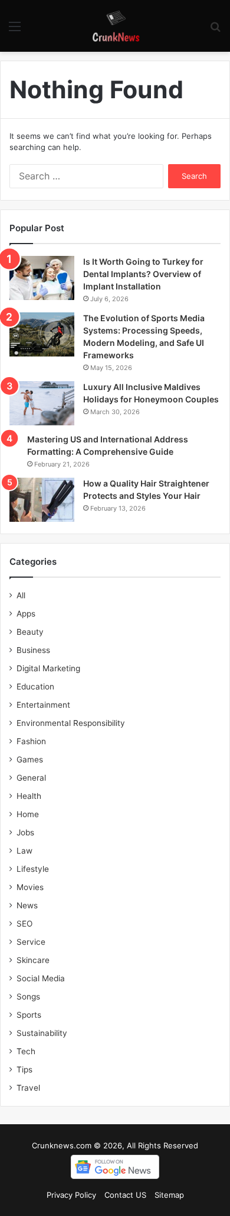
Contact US (125, 1195)
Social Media (41, 978)
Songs (28, 996)
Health (29, 796)
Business (33, 650)
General (31, 777)
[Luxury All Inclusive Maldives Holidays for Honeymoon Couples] (41, 403)
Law (24, 850)
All (21, 595)
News (27, 905)
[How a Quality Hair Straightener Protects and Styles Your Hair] (41, 500)
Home (28, 814)
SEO (24, 923)
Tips (24, 1069)
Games (30, 759)
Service (31, 942)
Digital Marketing (48, 668)
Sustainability (42, 1033)
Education (35, 686)
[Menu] (15, 30)
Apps (26, 613)
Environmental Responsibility (71, 723)
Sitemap (169, 1195)
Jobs (25, 832)
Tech (26, 1051)
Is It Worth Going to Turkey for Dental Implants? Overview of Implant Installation (143, 273)
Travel (28, 1087)
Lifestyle (33, 869)
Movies (30, 887)
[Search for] (215, 30)
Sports (29, 1015)
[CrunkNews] (114, 26)
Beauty (30, 632)
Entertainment (43, 704)
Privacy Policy (71, 1195)
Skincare (33, 960)
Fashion (31, 741)
